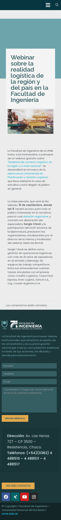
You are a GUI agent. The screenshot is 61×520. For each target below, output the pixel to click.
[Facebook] (6, 497)
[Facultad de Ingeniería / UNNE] (30, 325)
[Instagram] (34, 497)
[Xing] (15, 497)
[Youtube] (24, 497)
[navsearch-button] (57, 5)
